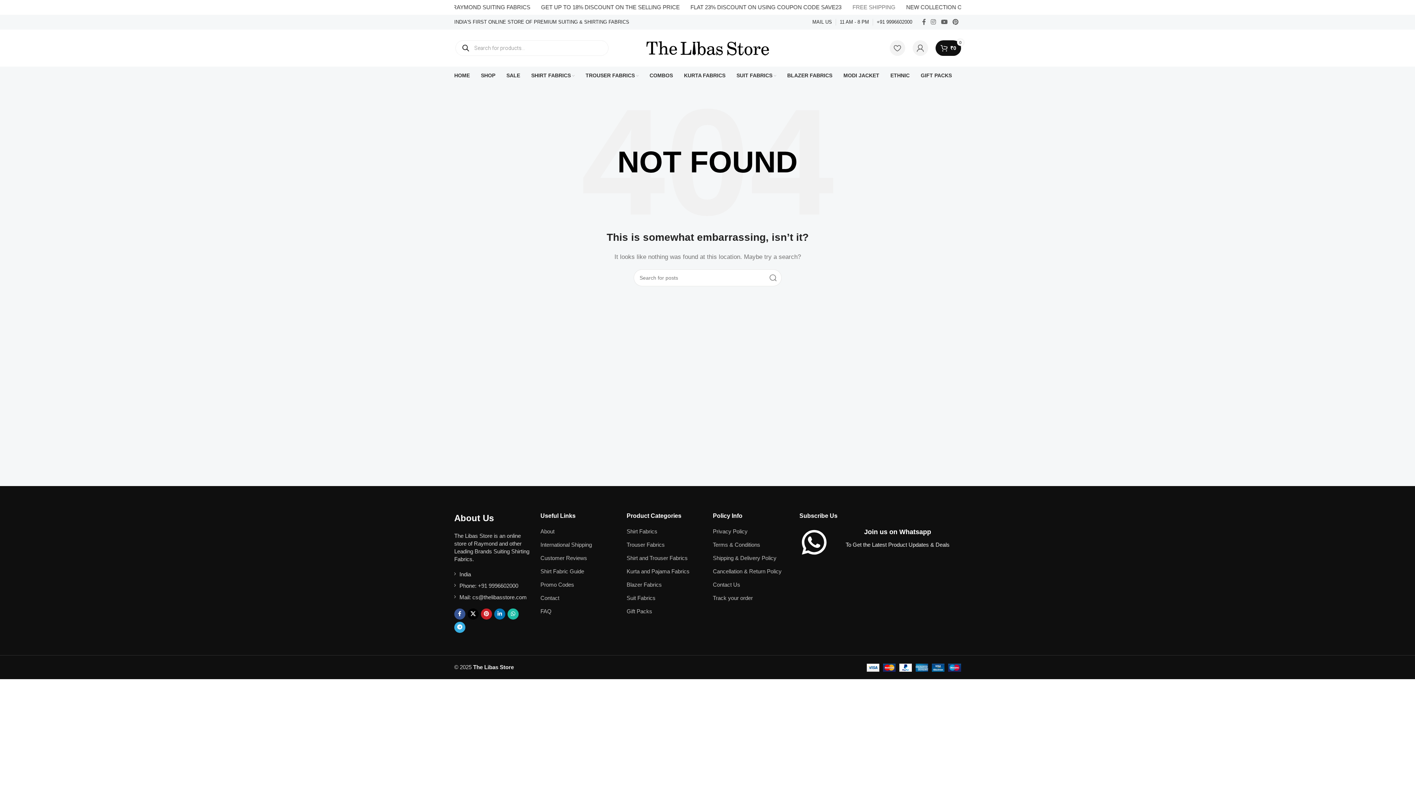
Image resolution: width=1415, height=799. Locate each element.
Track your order (733, 598)
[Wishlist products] (897, 48)
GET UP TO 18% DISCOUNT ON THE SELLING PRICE (589, 7)
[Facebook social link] (924, 22)
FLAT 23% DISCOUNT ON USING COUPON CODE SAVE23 (745, 7)
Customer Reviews (563, 558)
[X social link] (473, 614)
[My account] (920, 48)
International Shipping (566, 545)
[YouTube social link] (944, 22)
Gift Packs (639, 611)
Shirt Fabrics (642, 531)
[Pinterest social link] (955, 22)
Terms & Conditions (736, 545)
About (547, 531)
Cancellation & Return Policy (747, 571)
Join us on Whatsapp (897, 532)
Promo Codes (557, 584)
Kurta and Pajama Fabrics (658, 571)
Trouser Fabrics (646, 545)
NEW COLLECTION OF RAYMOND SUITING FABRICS (954, 7)
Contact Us (726, 584)
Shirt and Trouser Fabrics (657, 558)
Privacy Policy (730, 531)
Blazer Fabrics (644, 584)
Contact (549, 598)
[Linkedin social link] (499, 614)
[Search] (773, 277)
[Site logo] (708, 47)
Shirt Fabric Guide (562, 571)
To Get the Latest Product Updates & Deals (898, 545)
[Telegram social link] (459, 627)
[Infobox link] (541, 22)
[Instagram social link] (934, 22)
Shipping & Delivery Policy (744, 558)
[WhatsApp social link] (513, 614)
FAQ (546, 611)
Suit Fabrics (641, 598)
